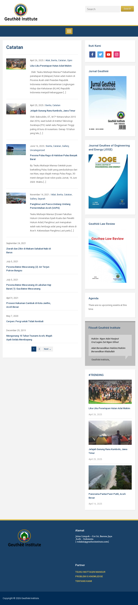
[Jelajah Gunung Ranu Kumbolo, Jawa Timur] (16, 108)
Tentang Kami (83, 581)
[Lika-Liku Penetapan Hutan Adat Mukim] (16, 63)
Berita (54, 60)
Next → (47, 349)
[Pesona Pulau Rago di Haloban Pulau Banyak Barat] (16, 149)
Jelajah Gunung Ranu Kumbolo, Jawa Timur (52, 110)
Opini (69, 60)
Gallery (65, 146)
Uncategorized (37, 150)
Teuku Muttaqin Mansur (90, 572)
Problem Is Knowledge (89, 576)
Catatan (62, 60)
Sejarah (41, 199)
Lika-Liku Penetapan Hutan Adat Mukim (51, 65)
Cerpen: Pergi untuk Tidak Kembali (24, 321)
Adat (47, 60)
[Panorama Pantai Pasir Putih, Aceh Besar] (110, 477)
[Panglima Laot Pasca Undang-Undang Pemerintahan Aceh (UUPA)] (16, 198)
